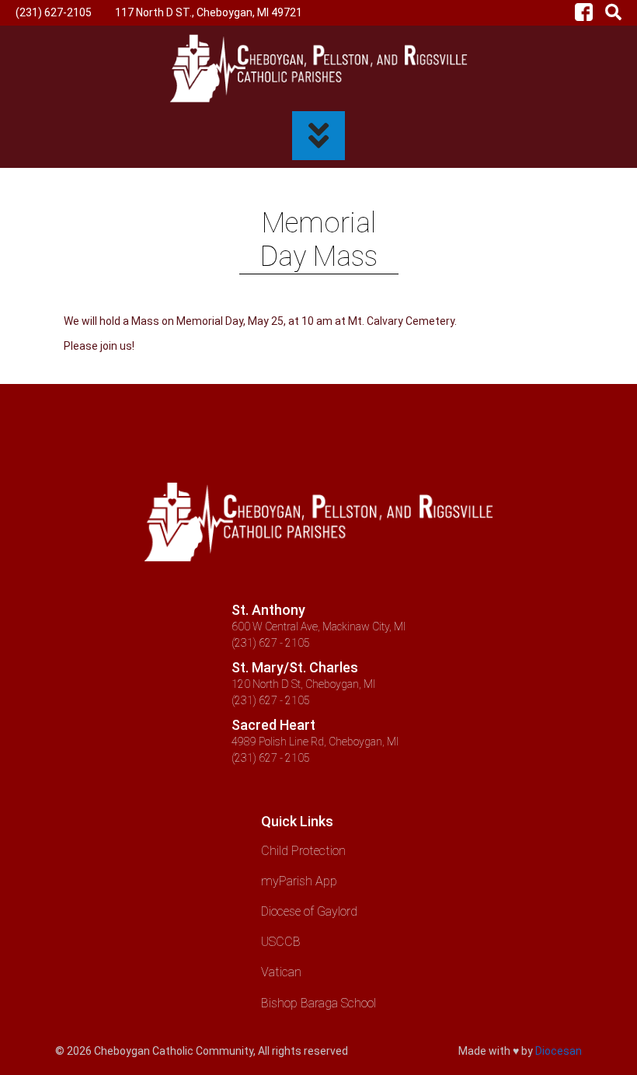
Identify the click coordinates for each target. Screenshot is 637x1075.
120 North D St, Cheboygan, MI (303, 684)
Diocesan (558, 1051)
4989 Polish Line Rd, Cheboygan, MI (315, 741)
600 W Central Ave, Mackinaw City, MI (318, 626)
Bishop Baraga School (318, 1003)
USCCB (281, 941)
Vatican (281, 972)
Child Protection (303, 850)
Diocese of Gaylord (309, 911)
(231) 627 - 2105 (270, 643)
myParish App (299, 881)
